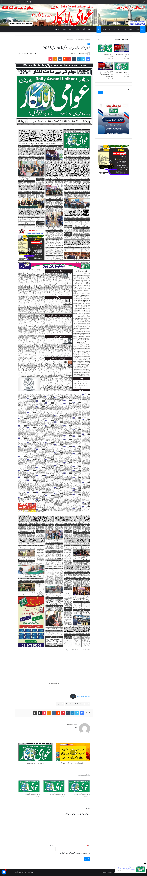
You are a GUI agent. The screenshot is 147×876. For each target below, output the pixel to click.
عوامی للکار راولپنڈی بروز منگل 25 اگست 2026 (82, 794)
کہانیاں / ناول (104, 29)
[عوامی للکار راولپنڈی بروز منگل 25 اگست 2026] (79, 786)
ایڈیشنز (119, 29)
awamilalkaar (83, 54)
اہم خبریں (137, 29)
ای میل (88, 846)
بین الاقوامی (131, 29)
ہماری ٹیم (70, 29)
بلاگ (84, 29)
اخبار (98, 29)
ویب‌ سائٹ (51, 846)
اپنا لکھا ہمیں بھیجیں (18, 872)
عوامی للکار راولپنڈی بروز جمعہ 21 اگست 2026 (32, 794)
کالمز (114, 29)
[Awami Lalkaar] (73, 15)
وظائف (89, 29)
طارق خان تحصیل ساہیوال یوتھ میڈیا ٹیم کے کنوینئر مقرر (122, 55)
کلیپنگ (32, 872)
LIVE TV (57, 29)
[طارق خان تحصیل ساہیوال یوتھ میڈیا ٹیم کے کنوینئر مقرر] (121, 48)
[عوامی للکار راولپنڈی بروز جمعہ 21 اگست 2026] (29, 786)
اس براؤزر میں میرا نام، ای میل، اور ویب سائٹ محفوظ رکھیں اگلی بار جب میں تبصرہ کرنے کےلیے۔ (74, 853)
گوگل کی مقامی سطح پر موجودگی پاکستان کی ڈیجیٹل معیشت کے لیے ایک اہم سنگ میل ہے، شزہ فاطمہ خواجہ (106, 74)
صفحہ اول (142, 29)
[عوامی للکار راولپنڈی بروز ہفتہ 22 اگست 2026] (54, 786)
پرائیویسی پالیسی (24, 872)
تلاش (128, 90)
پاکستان (125, 29)
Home (87, 39)
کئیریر (29, 872)
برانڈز (94, 29)
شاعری (110, 29)
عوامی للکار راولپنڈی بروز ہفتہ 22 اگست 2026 (57, 794)
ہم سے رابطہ (64, 29)
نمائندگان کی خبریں (77, 29)
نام (89, 838)
